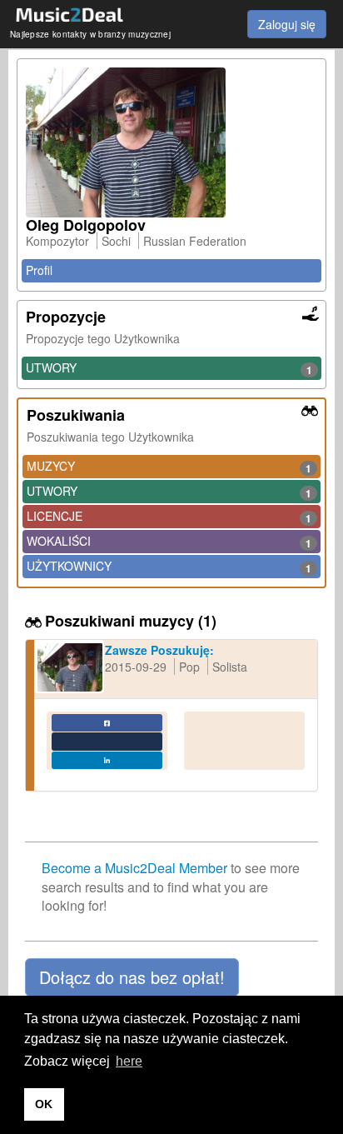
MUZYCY (169, 466)
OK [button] (43, 1104)
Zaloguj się (287, 24)
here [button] (129, 1061)
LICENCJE (169, 516)
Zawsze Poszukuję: (159, 650)
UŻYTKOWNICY (169, 566)
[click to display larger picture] (171, 142)
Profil (39, 270)
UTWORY (169, 368)
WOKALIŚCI (169, 541)
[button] (132, 977)
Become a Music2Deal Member (134, 867)
